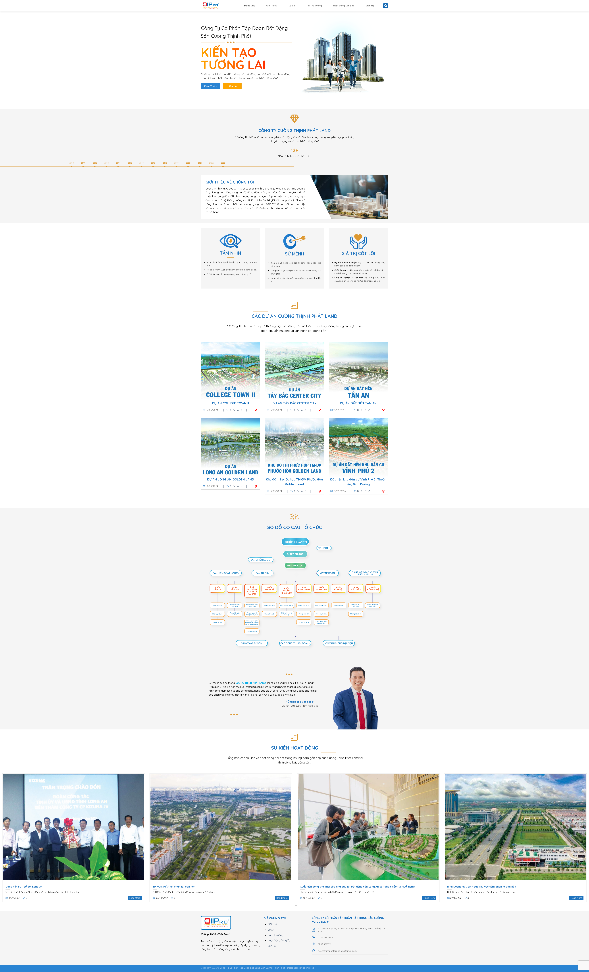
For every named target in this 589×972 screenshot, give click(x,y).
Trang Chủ (249, 5)
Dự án (292, 5)
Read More (134, 898)
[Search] (385, 5)
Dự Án (271, 929)
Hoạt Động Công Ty (343, 5)
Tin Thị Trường (314, 5)
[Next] (573, 810)
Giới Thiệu (271, 5)
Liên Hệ (370, 5)
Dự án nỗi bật (236, 410)
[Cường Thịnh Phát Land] (216, 6)
